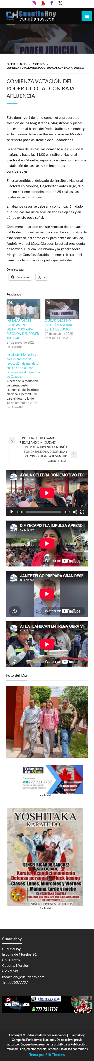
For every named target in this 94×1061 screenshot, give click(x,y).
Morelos (39, 64)
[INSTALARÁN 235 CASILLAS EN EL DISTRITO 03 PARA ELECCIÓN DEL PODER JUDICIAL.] (23, 309)
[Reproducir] (12, 512)
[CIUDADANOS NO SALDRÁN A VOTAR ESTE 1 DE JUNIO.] (62, 309)
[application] (47, 493)
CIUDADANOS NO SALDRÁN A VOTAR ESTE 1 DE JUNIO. (58, 325)
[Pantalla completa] (82, 512)
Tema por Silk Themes (47, 1055)
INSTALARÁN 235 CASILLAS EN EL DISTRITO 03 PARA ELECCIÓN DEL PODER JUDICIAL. (23, 329)
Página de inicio (17, 64)
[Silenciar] (75, 512)
